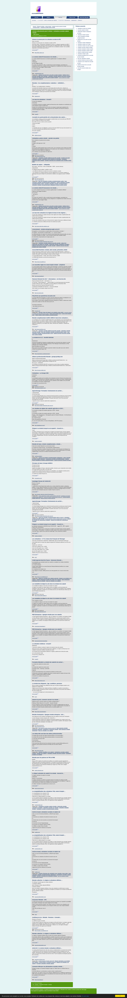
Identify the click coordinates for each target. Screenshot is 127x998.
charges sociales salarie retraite (85, 47)
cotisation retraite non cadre (84, 44)
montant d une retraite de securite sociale (85, 62)
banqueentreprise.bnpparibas (41, 640)
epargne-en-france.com (40, 959)
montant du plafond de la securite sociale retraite (45, 77)
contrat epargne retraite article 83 (46, 961)
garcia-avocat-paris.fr (39, 788)
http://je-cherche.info (39, 292)
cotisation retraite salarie (83, 34)
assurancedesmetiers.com (40, 896)
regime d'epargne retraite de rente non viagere (49, 579)
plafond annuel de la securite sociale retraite (50, 75)
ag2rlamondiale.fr (38, 456)
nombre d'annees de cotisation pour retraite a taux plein (51, 161)
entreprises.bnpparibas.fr (40, 626)
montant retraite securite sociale (85, 60)
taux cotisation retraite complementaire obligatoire (49, 182)
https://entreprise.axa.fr (39, 726)
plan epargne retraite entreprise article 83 (47, 728)
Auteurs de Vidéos (52, 20)
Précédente (41, 984)
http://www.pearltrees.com (40, 329)
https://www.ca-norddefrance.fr (41, 576)
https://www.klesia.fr (39, 979)
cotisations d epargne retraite (50, 729)
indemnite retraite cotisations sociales (59, 244)
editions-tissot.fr (38, 135)
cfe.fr (36, 557)
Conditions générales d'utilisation (52, 989)
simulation (72, 17)
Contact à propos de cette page (79, 989)
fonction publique (84, 17)
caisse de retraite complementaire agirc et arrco (51, 517)
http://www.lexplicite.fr (39, 276)
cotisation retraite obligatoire (84, 42)
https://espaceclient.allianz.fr (41, 595)
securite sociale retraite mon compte (84, 68)
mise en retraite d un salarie (53, 581)
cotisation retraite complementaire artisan (47, 809)
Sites (45, 20)
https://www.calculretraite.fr (40, 711)
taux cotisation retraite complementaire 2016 (51, 332)
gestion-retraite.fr (38, 441)
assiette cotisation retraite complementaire (56, 183)
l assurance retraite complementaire (55, 459)
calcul (36, 17)
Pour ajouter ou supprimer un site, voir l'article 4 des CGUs (44, 990)
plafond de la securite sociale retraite (84, 40)
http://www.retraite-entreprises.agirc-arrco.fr (44, 241)
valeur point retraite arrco (55, 313)
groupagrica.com (38, 478)
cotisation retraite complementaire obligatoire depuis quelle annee (49, 185)
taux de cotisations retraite (84, 58)
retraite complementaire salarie (85, 52)
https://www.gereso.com (40, 680)
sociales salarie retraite (83, 30)
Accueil (34, 20)
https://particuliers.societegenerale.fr (42, 353)
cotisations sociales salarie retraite (47, 806)
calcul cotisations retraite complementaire (83, 37)
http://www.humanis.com (40, 156)
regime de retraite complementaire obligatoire (50, 457)
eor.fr (36, 696)
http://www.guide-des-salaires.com (42, 226)
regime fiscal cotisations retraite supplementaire (50, 459)
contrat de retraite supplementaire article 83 (53, 497)
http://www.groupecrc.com (40, 387)
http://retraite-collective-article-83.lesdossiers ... (45, 494)
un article (67, 20)
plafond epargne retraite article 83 (48, 498)
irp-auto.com (37, 310)
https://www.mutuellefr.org (40, 261)
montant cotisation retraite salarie (45, 963)
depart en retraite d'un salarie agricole (48, 578)
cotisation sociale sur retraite (50, 807)
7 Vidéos (39, 35)
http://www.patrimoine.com (40, 611)
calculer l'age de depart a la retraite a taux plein (50, 312)
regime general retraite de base (62, 460)
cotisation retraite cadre (83, 53)
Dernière (50, 984)
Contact (80, 20)
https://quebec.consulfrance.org (41, 930)
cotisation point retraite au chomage (51, 159)
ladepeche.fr (37, 96)
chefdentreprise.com (39, 73)
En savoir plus (85, 996)
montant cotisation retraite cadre (85, 50)
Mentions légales (39, 989)
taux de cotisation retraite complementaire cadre (51, 181)
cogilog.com (37, 832)
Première (36, 984)
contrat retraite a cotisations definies (47, 962)
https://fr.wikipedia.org (39, 179)
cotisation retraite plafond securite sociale (59, 76)
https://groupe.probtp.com (40, 370)
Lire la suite (34, 49)
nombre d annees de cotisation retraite (47, 876)
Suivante (46, 984)
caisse (60, 17)
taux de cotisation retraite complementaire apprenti (55, 518)
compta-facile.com (38, 804)
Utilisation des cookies (65, 989)
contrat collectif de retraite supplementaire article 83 (49, 495)
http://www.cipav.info (39, 750)
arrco (48, 17)
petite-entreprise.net (39, 770)
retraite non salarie (42, 753)
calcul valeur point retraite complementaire (46, 315)
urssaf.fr (36, 114)
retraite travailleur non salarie (46, 752)
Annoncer (74, 20)
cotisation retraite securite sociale (56, 753)
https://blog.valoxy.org (39, 52)
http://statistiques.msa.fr (40, 425)
